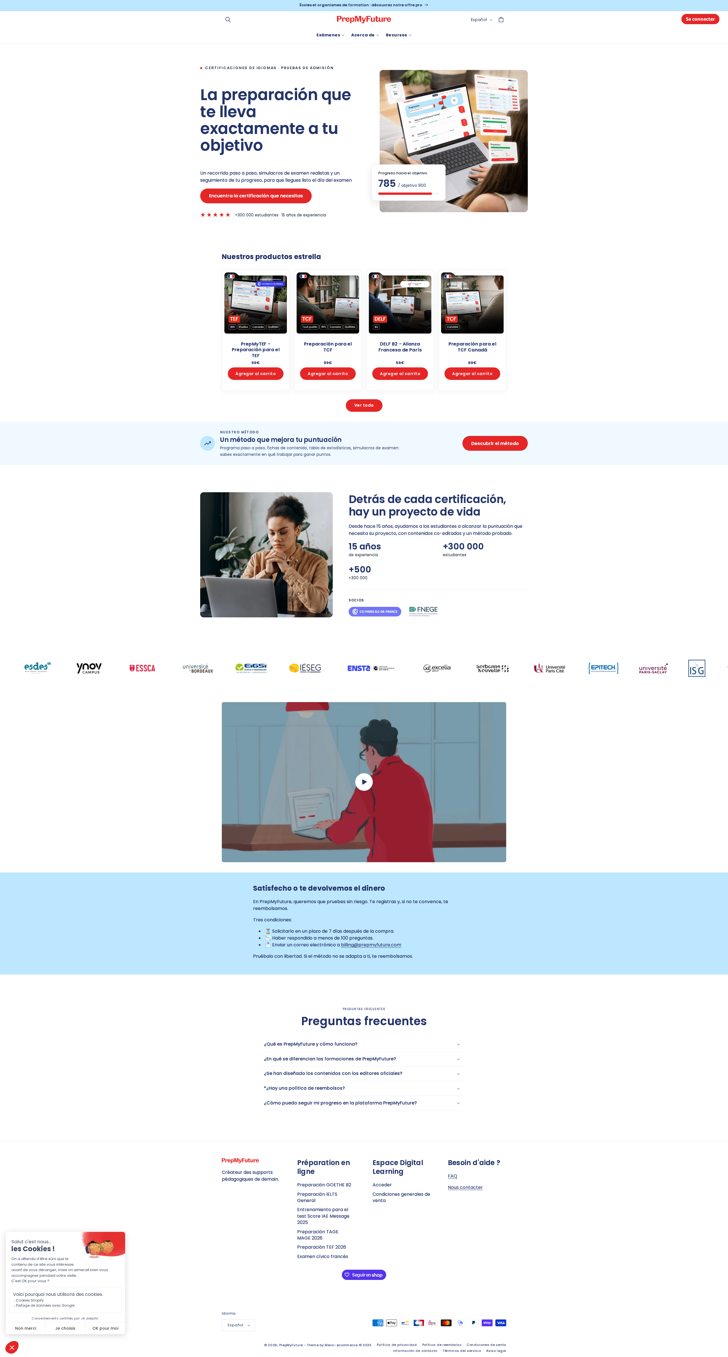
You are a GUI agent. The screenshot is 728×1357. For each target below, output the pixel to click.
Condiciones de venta (486, 1344)
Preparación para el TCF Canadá (472, 347)
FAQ (452, 1176)
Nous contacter (465, 1187)
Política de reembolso (442, 1344)
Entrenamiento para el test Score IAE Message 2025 (323, 1216)
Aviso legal (496, 1350)
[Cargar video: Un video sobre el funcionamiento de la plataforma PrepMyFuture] (364, 782)
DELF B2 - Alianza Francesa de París (400, 347)
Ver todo (364, 405)
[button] (228, 19)
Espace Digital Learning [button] (398, 1167)
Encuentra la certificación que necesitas (256, 196)
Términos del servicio (462, 1350)
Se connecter (700, 19)
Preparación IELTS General (317, 1197)
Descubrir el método (495, 443)
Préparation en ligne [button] (323, 1167)
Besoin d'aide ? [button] (474, 1162)
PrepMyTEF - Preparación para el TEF (256, 350)
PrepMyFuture (291, 1345)
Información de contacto (415, 1350)
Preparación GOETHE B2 (324, 1185)
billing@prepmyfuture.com (371, 945)
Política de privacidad (397, 1344)
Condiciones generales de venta (401, 1197)
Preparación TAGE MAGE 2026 (317, 1234)
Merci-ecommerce (341, 1345)
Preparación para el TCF (328, 347)
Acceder (382, 1185)
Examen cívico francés (322, 1256)
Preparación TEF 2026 (321, 1247)
